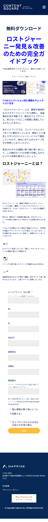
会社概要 (5, 486)
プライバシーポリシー (11, 490)
